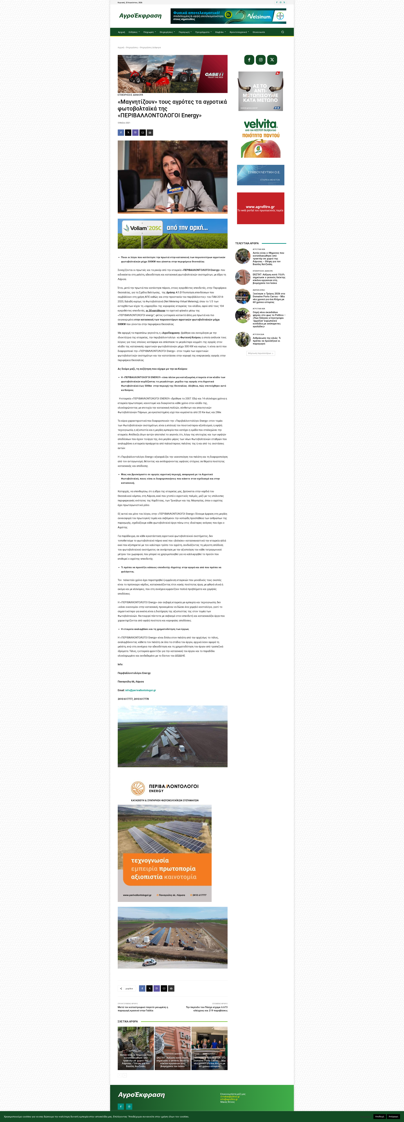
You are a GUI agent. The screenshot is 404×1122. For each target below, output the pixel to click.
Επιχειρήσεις (132, 47)
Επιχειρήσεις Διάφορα (150, 47)
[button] (282, 32)
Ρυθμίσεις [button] (365, 1116)
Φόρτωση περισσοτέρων (259, 353)
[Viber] (135, 132)
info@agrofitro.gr (229, 1099)
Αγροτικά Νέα (135, 1051)
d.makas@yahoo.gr (230, 1096)
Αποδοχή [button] (379, 1116)
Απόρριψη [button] (393, 1116)
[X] (284, 2)
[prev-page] (120, 1075)
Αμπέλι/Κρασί (209, 1054)
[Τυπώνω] (150, 132)
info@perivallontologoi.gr (140, 690)
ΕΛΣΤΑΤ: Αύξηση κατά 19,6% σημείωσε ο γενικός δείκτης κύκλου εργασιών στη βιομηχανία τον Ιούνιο (172, 1062)
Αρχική (121, 47)
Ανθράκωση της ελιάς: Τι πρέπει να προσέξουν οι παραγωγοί (267, 341)
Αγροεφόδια (258, 334)
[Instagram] (280, 2)
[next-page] (125, 1075)
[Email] (143, 132)
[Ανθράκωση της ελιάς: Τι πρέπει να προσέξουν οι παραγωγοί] (242, 339)
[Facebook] (277, 2)
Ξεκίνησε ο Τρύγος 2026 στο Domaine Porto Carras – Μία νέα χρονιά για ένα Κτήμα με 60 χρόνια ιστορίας (209, 1062)
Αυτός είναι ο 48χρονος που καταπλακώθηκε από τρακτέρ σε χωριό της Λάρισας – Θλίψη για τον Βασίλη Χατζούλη (135, 1060)
